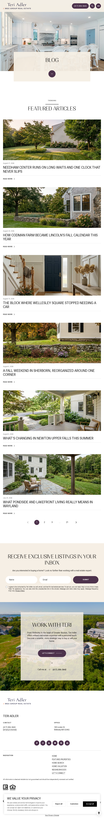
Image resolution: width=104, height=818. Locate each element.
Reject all (58, 804)
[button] (52, 653)
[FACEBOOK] (36, 743)
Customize (74, 804)
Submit (86, 580)
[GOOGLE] (61, 743)
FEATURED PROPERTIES (61, 759)
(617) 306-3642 (80, 6)
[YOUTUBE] (55, 743)
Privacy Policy (19, 591)
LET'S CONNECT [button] (58, 773)
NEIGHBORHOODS (59, 770)
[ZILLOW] (67, 743)
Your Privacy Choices (52, 815)
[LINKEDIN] (48, 743)
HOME (54, 756)
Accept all (90, 804)
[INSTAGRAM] (42, 743)
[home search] (92, 5)
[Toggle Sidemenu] (98, 5)
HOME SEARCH (58, 763)
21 (67, 522)
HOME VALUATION (59, 766)
